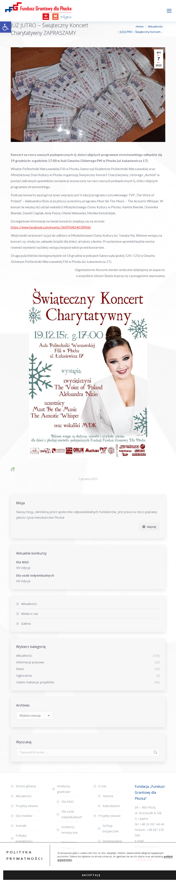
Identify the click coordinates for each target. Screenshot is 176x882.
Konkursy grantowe (63, 789)
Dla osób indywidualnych (71, 814)
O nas (102, 786)
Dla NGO (67, 802)
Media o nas (29, 614)
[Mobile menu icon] (169, 10)
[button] (5, 27)
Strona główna (26, 786)
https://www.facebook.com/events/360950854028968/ (51, 227)
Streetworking (112, 841)
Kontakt (21, 826)
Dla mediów (24, 816)
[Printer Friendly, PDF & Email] (12, 469)
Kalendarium (111, 806)
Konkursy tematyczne (69, 830)
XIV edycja (23, 568)
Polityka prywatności (24, 838)
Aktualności (29, 604)
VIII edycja (23, 581)
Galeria (26, 624)
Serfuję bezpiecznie (111, 828)
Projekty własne (27, 806)
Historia (108, 796)
